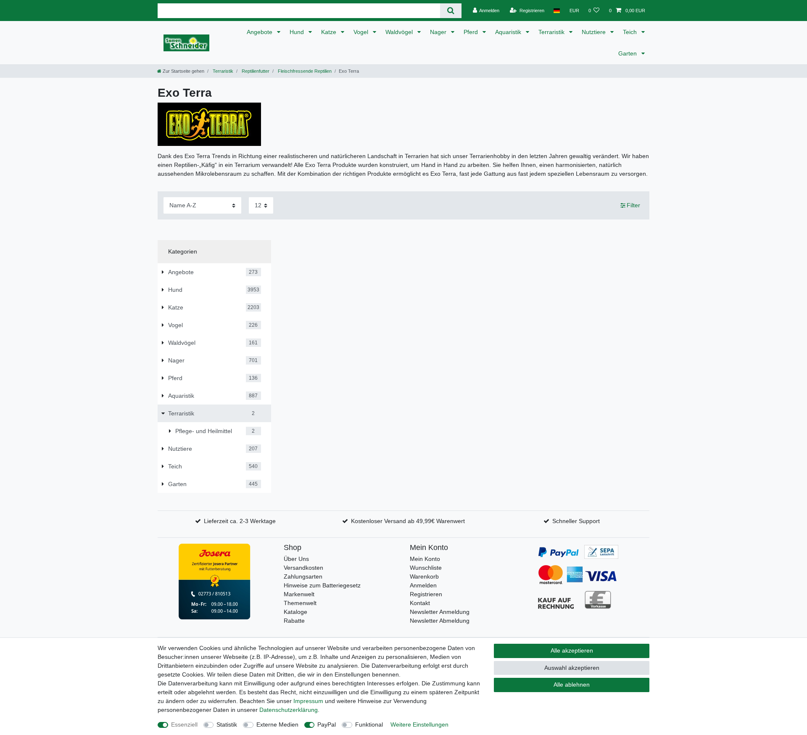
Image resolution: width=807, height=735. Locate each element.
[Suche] (451, 10)
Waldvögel (399, 32)
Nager (439, 32)
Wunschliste (426, 567)
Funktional (369, 724)
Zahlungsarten (303, 576)
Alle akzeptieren (572, 650)
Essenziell (184, 724)
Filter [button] (633, 205)
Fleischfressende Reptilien (304, 71)
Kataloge (295, 611)
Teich (630, 32)
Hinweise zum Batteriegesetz (322, 585)
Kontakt (420, 603)
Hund (298, 32)
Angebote (260, 32)
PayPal (326, 724)
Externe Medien (277, 724)
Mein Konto (425, 558)
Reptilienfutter (254, 71)
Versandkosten (303, 567)
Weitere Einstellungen (419, 724)
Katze (329, 32)
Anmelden (423, 585)
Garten (628, 53)
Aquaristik (509, 32)
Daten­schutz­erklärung (288, 709)
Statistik (226, 724)
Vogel (361, 32)
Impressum (308, 701)
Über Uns (296, 558)
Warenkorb (424, 576)
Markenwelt (299, 594)
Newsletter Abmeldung (439, 620)
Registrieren (426, 594)
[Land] (556, 10)
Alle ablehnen (572, 684)
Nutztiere (594, 32)
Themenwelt (300, 603)
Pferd (472, 32)
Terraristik (552, 32)
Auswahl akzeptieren (571, 667)
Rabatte (294, 620)
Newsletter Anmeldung (439, 611)
